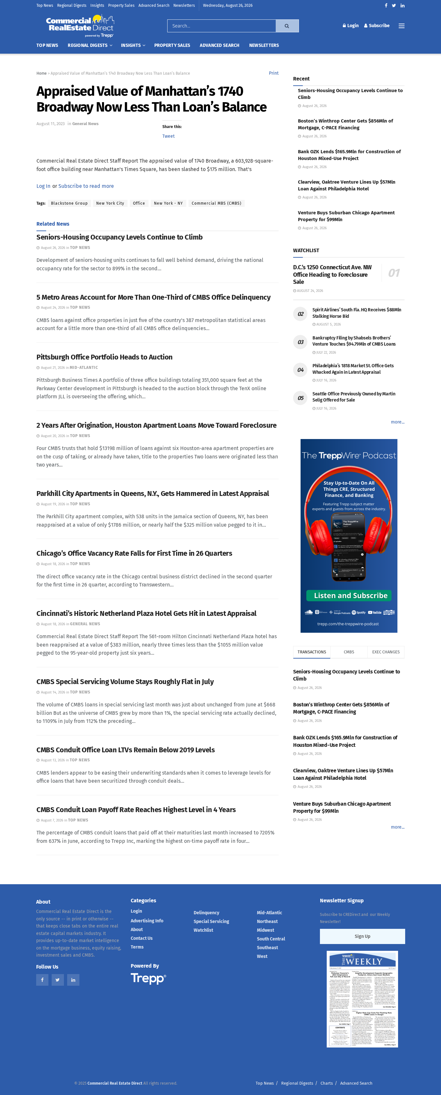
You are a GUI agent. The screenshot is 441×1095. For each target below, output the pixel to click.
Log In (43, 186)
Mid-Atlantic (269, 913)
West (262, 956)
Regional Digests (72, 5)
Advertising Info (147, 921)
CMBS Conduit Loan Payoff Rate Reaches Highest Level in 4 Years (136, 809)
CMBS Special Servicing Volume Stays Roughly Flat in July (124, 681)
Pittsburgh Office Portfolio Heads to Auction (104, 357)
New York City (110, 203)
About (137, 929)
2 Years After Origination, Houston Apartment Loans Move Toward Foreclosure (156, 425)
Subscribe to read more (86, 186)
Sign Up (362, 936)
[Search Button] (287, 25)
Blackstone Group (69, 203)
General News (85, 123)
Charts (327, 1083)
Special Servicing (211, 921)
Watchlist (203, 930)
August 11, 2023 (50, 123)
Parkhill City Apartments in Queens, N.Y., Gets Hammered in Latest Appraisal (152, 493)
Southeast (267, 947)
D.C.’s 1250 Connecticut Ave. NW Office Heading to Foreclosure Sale (332, 274)
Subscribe (379, 25)
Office (139, 203)
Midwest (265, 930)
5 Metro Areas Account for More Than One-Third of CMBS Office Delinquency (153, 297)
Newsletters (184, 5)
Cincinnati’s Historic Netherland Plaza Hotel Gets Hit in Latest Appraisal (146, 613)
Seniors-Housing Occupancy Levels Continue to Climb (119, 237)
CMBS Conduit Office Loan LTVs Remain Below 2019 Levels (125, 750)
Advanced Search (153, 5)
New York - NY (168, 203)
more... (398, 422)
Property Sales (121, 5)
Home (41, 73)
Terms (137, 947)
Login (352, 25)
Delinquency (206, 913)
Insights (97, 5)
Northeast (267, 921)
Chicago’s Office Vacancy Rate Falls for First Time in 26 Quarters (134, 553)
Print (274, 73)
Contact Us (142, 938)
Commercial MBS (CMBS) (216, 203)
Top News (44, 5)
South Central (271, 939)
